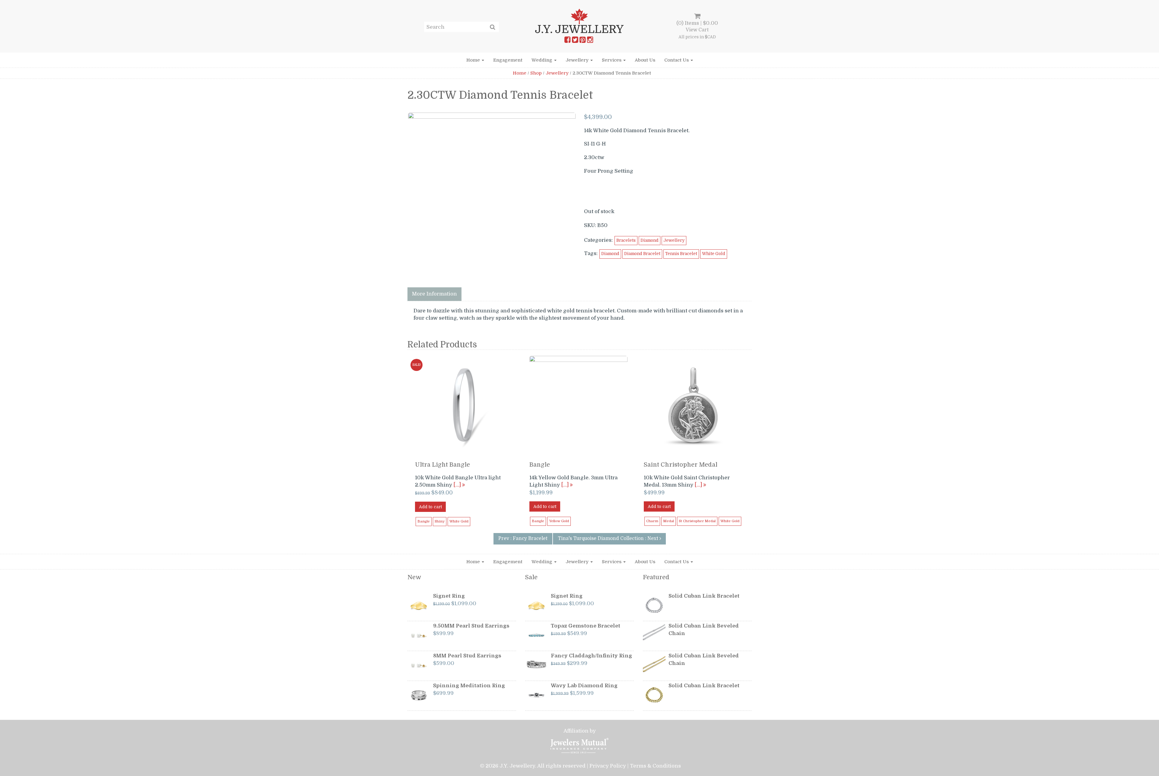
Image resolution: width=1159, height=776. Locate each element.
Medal (668, 521)
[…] (457, 485)
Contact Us (677, 60)
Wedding (543, 60)
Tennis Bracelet (681, 253)
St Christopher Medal (697, 521)
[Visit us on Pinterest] (583, 41)
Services (612, 60)
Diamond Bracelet (642, 253)
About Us (645, 60)
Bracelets (626, 240)
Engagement (507, 60)
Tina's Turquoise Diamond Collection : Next (608, 538)
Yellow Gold (559, 521)
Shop (536, 73)
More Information (434, 294)
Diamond (649, 240)
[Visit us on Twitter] (575, 41)
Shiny (440, 521)
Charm (652, 521)
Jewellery (578, 60)
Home (473, 60)
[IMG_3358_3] (491, 196)
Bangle (423, 521)
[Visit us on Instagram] (590, 41)
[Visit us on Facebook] (567, 41)
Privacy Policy (607, 766)
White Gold (713, 253)
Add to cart (430, 506)
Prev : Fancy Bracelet (523, 538)
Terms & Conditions (655, 766)
